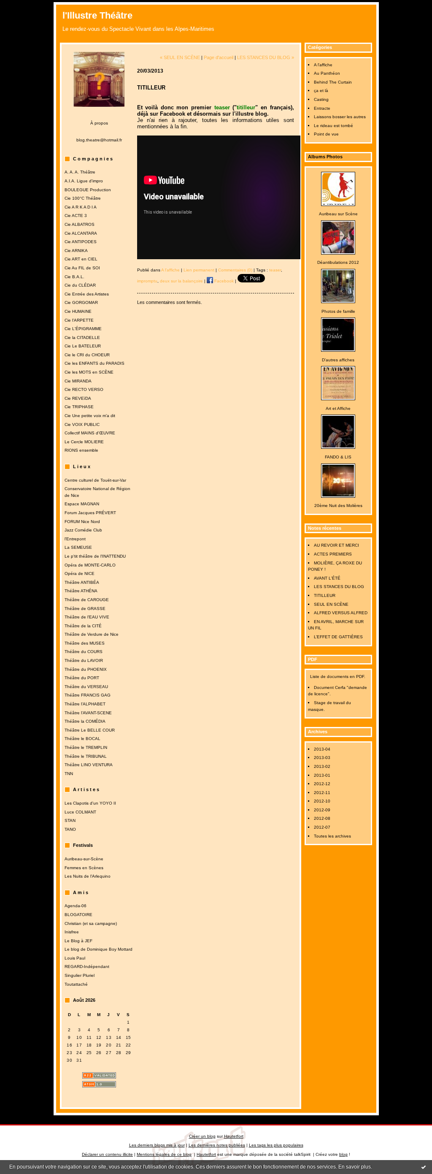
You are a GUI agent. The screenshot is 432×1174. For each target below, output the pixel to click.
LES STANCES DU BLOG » (265, 57)
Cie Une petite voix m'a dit (90, 415)
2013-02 (322, 766)
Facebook (223, 281)
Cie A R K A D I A (81, 207)
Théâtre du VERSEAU (86, 686)
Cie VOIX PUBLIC (82, 424)
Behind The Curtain (333, 82)
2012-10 (322, 801)
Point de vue (326, 134)
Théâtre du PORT (82, 677)
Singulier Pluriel (79, 975)
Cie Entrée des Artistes (87, 294)
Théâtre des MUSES (85, 643)
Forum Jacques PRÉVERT (90, 512)
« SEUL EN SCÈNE (180, 57)
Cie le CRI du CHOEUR (87, 354)
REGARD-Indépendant (87, 966)
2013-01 (322, 775)
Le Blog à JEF (78, 940)
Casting (321, 99)
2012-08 (322, 818)
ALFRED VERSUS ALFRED (340, 612)
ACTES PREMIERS (333, 554)
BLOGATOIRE (78, 914)
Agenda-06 (75, 905)
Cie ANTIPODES (81, 241)
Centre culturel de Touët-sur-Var (95, 480)
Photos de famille (338, 311)
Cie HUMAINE (78, 311)
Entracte (322, 108)
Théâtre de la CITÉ (83, 626)
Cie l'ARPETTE (79, 320)
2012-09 (322, 810)
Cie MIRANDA (78, 381)
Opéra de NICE (79, 573)
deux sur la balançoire (181, 281)
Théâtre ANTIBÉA (82, 582)
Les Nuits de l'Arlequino (88, 876)
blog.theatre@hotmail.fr (99, 140)
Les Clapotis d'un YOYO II (90, 803)
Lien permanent (199, 270)
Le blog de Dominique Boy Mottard (98, 949)
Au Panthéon (327, 73)
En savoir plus (354, 1167)
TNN (69, 773)
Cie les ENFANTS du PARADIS (94, 363)
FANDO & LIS (338, 457)
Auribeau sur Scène (338, 213)
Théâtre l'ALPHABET (85, 704)
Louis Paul (75, 958)
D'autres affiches (338, 360)
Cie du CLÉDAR (80, 285)
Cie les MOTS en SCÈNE (89, 372)
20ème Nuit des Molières (338, 505)
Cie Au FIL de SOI (82, 268)
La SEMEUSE (78, 547)
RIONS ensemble (81, 450)
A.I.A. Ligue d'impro (84, 181)
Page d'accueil (218, 57)
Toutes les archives (332, 836)
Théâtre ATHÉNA (81, 590)
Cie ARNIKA (76, 250)
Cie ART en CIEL (81, 259)
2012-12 (322, 783)
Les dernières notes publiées (217, 1145)
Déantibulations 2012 (338, 262)
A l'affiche (323, 64)
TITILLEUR (324, 595)
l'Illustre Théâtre (97, 15)
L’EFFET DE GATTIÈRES (338, 636)
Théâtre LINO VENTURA (89, 764)
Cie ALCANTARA (81, 233)
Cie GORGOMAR (81, 302)
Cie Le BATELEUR (83, 346)
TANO (70, 829)
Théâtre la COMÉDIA (85, 721)
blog (343, 1154)
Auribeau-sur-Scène (84, 859)
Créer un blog (202, 1136)
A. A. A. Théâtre (80, 172)
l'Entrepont (75, 539)
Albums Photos (325, 156)
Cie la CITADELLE (82, 337)
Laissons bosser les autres (340, 116)
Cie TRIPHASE (79, 406)
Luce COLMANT (80, 812)
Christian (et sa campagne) (91, 923)
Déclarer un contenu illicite (107, 1154)
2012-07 (322, 827)
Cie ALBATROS (79, 224)
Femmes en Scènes (84, 867)
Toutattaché (76, 984)
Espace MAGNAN (82, 504)
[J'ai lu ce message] (423, 1166)
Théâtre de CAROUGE (87, 599)
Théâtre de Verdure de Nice (92, 634)
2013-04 (322, 749)
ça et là (321, 90)
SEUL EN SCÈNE (331, 604)
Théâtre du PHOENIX (86, 669)
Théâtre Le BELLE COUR (90, 730)
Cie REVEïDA (78, 398)
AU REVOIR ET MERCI (336, 545)
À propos (99, 123)
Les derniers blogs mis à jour (157, 1145)
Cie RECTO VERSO (84, 389)
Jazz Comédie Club (83, 530)
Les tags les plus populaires (276, 1145)
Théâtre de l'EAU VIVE (87, 617)
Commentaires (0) (235, 270)
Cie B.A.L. (74, 276)
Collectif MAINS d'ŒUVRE (90, 433)
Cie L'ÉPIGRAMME (83, 328)
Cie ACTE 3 (76, 215)
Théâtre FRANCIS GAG (88, 695)
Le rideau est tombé (333, 125)
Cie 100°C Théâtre (83, 198)
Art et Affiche (338, 408)
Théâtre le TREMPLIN (86, 747)
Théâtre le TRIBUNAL (86, 756)
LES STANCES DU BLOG (339, 586)
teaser (275, 270)
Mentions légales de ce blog (164, 1154)
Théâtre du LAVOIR (84, 660)
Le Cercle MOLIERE (84, 441)
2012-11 (322, 792)
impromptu (147, 281)
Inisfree (72, 932)
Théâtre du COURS (84, 651)
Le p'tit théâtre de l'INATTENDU (95, 556)
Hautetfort (233, 1136)
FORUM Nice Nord (82, 521)
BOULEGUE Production (88, 189)
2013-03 (322, 757)
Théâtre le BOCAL (82, 738)
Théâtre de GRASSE (85, 608)
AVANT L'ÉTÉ (327, 578)
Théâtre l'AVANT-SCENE (88, 712)
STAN (70, 820)
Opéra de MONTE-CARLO (90, 565)
